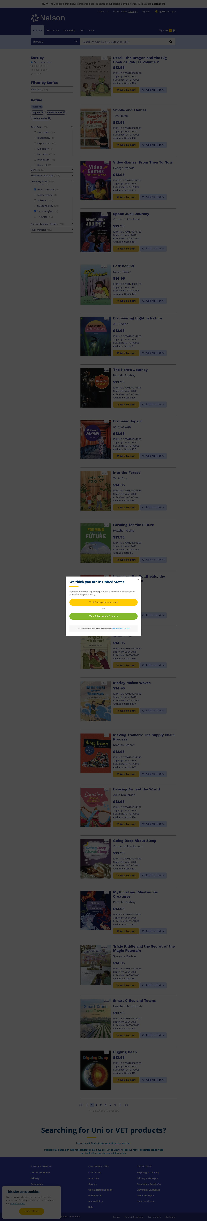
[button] (138, 579)
